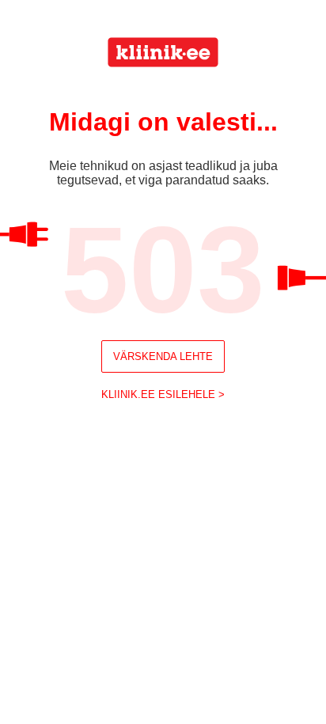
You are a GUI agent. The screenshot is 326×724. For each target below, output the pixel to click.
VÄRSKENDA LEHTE (163, 356)
